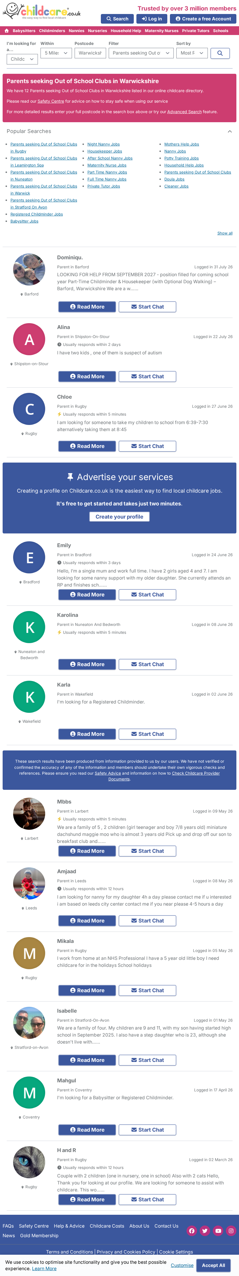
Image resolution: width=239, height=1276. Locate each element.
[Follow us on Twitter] (205, 1231)
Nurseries (97, 30)
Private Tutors (196, 30)
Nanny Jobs (175, 151)
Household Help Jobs (184, 165)
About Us (139, 1226)
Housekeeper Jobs (104, 151)
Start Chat (150, 307)
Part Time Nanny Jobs (107, 172)
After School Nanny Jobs (110, 158)
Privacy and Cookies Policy (126, 1252)
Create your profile (119, 517)
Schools (221, 30)
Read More (90, 307)
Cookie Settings (176, 1252)
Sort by (183, 43)
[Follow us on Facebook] (192, 1231)
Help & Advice (69, 1226)
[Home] (6, 31)
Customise (182, 1265)
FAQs (8, 1226)
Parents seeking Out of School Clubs (197, 172)
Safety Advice (108, 773)
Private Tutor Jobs (103, 186)
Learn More (44, 1268)
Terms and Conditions (69, 1252)
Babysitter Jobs (24, 221)
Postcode (84, 43)
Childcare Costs (107, 1226)
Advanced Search (184, 111)
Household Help (126, 30)
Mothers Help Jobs (181, 144)
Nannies (77, 30)
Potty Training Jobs (181, 158)
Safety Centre (51, 101)
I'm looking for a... (21, 46)
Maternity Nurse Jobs (106, 165)
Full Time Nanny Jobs (106, 179)
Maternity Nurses (162, 30)
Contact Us (166, 1226)
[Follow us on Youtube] (218, 1231)
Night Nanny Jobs (103, 144)
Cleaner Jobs (176, 186)
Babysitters (24, 30)
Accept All (213, 1265)
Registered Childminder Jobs (36, 214)
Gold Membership (39, 1235)
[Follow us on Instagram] (231, 1231)
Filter (114, 43)
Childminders (52, 30)
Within (47, 43)
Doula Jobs (174, 179)
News (9, 1235)
